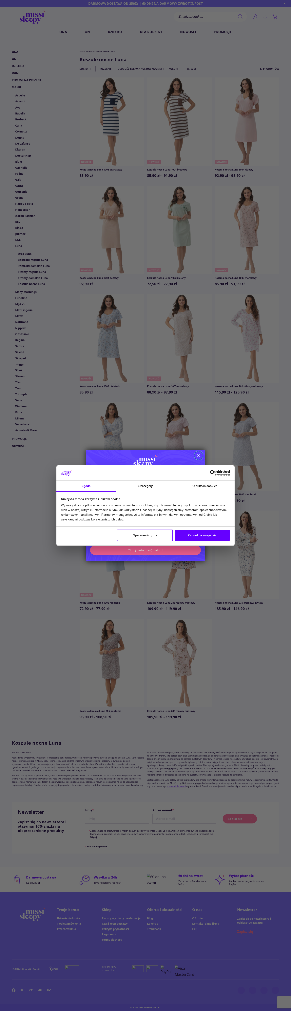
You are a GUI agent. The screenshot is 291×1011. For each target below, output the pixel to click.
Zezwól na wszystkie (202, 535)
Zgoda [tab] (86, 486)
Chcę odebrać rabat (145, 550)
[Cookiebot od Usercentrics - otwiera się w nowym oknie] (213, 473)
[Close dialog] (198, 455)
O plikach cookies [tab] (204, 486)
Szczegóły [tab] (145, 486)
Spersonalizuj (142, 535)
